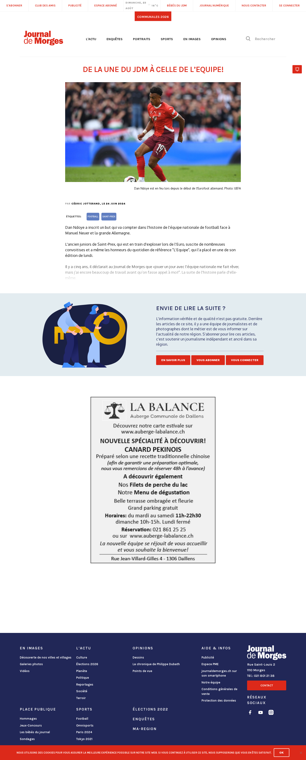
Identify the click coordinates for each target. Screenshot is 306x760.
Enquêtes (115, 39)
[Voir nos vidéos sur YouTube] (260, 713)
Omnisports (84, 725)
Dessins (138, 657)
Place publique (38, 709)
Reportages (84, 684)
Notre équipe (211, 682)
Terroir (81, 698)
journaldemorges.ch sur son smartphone (219, 673)
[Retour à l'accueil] (266, 653)
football (93, 216)
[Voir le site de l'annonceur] (153, 480)
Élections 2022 (150, 709)
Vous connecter (244, 360)
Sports (167, 39)
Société (81, 691)
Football (82, 718)
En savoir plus (173, 360)
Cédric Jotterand (85, 203)
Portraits (141, 39)
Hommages (28, 718)
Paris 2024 (84, 732)
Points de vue (142, 671)
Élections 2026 (87, 664)
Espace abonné (105, 5)
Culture (81, 657)
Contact (266, 685)
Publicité (208, 657)
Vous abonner (208, 360)
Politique (82, 678)
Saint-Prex (108, 216)
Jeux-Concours (31, 725)
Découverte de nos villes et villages (45, 657)
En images (192, 39)
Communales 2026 (153, 17)
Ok (281, 752)
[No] (301, 753)
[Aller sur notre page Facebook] (250, 713)
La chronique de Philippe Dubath (156, 664)
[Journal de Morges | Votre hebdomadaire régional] (43, 44)
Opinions (218, 39)
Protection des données (219, 700)
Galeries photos (31, 664)
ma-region (145, 729)
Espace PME (210, 664)
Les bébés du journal (35, 732)
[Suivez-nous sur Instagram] (271, 713)
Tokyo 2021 (84, 739)
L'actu (91, 39)
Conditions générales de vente (219, 691)
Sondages (27, 739)
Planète (81, 671)
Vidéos (25, 671)
